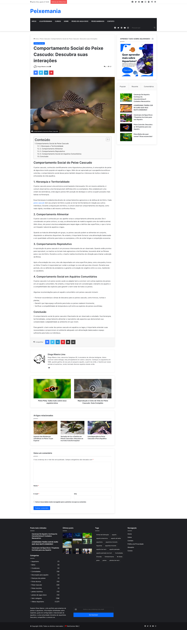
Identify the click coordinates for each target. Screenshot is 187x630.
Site (75, 494)
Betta (33, 565)
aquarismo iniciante (111, 542)
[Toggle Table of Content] (106, 139)
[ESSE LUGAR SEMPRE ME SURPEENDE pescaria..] (77, 541)
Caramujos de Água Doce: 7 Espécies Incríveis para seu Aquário (143, 117)
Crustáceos (35, 568)
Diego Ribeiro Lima (43, 66)
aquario (114, 534)
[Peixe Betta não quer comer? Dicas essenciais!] (126, 137)
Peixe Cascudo (45, 39)
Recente (135, 86)
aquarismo (99, 542)
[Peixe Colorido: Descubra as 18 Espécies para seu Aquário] (126, 127)
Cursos (58, 21)
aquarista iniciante (110, 545)
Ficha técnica (36, 581)
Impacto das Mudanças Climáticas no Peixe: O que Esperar (43, 438)
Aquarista (99, 545)
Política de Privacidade (135, 544)
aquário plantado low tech (104, 553)
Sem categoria (36, 598)
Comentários (149, 86)
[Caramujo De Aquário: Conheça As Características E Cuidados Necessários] (126, 97)
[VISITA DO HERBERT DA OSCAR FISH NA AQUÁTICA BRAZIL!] (87, 551)
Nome (36, 486)
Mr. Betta (119, 556)
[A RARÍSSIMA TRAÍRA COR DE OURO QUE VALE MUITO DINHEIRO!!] (126, 108)
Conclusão (44, 156)
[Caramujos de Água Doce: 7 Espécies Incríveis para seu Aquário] (126, 118)
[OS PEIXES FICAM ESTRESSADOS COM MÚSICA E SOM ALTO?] (67, 551)
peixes (104, 560)
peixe (98, 560)
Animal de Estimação (102, 534)
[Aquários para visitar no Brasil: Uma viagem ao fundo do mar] (77, 535)
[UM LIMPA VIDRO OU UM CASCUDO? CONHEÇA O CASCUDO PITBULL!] (87, 541)
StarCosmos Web (72, 626)
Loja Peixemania (45, 21)
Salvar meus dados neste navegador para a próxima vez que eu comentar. (60, 502)
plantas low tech (114, 560)
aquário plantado (114, 549)
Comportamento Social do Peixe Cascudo (52, 143)
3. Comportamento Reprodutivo (52, 151)
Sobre (66, 21)
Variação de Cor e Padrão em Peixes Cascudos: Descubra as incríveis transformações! (72, 438)
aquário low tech (101, 549)
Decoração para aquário (39, 575)
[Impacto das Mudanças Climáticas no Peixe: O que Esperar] (45, 427)
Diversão (99, 556)
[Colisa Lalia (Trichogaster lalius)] (67, 543)
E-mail (36, 494)
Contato (110, 21)
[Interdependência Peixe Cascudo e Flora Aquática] (99, 427)
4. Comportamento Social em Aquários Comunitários (60, 154)
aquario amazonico (102, 538)
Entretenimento (109, 556)
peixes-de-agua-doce (80, 21)
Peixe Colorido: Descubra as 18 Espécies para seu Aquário (143, 127)
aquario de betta (116, 538)
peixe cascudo (39, 203)
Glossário (131, 547)
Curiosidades (35, 571)
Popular (123, 86)
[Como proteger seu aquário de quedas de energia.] (67, 535)
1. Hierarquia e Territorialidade (51, 146)
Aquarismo (35, 561)
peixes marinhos (97, 21)
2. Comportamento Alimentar (51, 149)
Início (34, 21)
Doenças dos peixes (38, 578)
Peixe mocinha (36, 588)
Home (130, 534)
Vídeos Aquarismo (37, 601)
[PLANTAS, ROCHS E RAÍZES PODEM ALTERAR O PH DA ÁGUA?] (77, 551)
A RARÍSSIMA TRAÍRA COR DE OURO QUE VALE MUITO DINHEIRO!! (143, 107)
